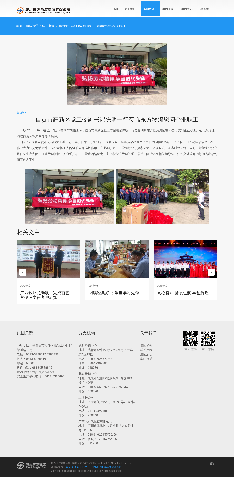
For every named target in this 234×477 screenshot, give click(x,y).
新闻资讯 (148, 9)
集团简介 (146, 345)
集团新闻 (48, 26)
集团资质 (146, 359)
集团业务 (167, 9)
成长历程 (146, 350)
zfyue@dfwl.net (43, 372)
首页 (116, 9)
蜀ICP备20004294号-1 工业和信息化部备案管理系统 (93, 466)
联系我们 (205, 9)
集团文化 (186, 9)
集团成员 (146, 354)
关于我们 (129, 9)
